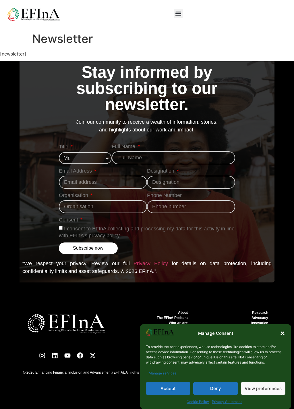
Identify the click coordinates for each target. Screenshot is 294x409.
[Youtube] (67, 355)
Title (64, 147)
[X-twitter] (92, 355)
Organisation (74, 195)
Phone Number (164, 195)
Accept (168, 388)
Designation (161, 171)
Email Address (76, 171)
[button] (282, 333)
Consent (69, 220)
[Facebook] (80, 355)
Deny (215, 388)
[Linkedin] (55, 355)
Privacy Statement (227, 402)
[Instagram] (42, 355)
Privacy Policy (151, 263)
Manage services (162, 373)
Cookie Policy (198, 402)
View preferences (263, 388)
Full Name (124, 146)
